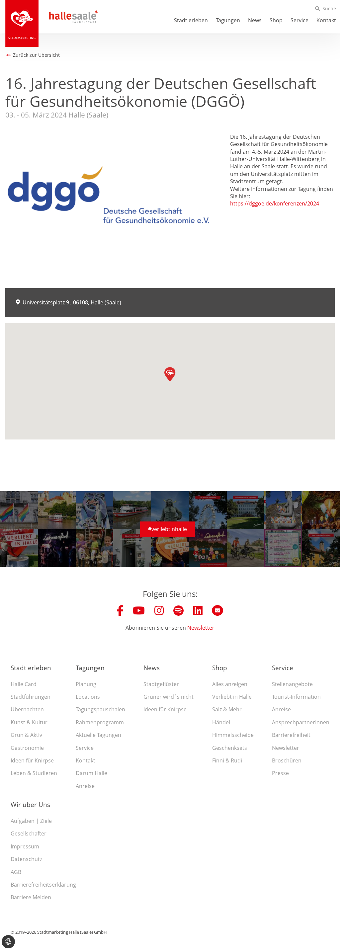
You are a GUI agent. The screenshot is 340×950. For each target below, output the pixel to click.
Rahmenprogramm (100, 722)
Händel (221, 722)
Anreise (85, 786)
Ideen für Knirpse (32, 760)
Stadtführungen (30, 696)
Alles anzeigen (229, 684)
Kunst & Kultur (29, 722)
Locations (88, 696)
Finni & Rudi (227, 760)
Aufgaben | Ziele (31, 821)
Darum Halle (91, 773)
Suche (329, 8)
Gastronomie (27, 748)
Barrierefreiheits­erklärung (43, 884)
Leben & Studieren (34, 773)
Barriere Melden (31, 897)
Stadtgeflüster (161, 684)
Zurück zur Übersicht (36, 55)
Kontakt (326, 20)
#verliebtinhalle (167, 529)
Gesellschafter (28, 833)
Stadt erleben (191, 20)
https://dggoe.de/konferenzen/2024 (274, 203)
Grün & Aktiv (26, 735)
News (255, 20)
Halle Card (24, 684)
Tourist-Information (296, 696)
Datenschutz (26, 859)
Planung (86, 684)
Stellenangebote (292, 684)
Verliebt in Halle (232, 696)
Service (299, 20)
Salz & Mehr (227, 709)
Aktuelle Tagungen (98, 735)
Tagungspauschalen (100, 709)
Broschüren (286, 760)
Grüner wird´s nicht (168, 696)
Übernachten (27, 709)
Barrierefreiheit (291, 735)
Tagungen (228, 20)
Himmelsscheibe (233, 735)
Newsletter (200, 627)
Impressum (25, 846)
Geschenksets (229, 748)
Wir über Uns (30, 804)
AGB (16, 872)
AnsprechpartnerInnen (300, 722)
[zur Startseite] (22, 23)
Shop (276, 20)
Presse (280, 773)
